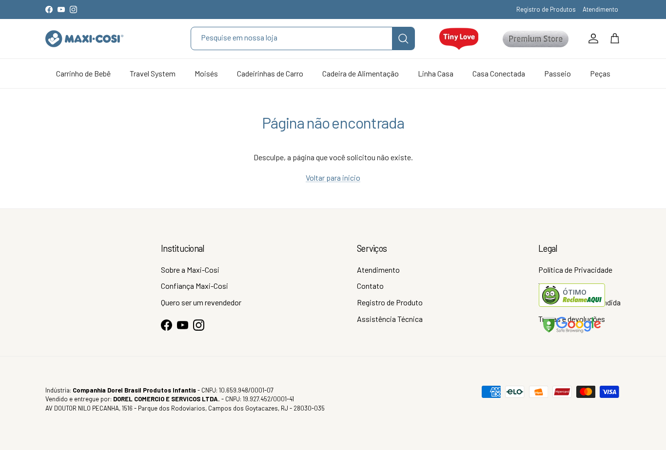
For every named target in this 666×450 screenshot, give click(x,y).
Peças (600, 73)
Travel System (153, 73)
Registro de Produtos (546, 9)
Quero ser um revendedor (201, 302)
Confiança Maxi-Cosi (194, 285)
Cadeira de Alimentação (360, 73)
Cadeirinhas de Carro (270, 73)
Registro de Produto (390, 302)
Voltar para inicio (333, 177)
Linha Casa (435, 73)
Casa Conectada (498, 73)
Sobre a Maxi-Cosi (190, 269)
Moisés (206, 73)
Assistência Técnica (390, 318)
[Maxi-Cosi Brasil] (84, 38)
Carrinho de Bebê (83, 73)
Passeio (557, 73)
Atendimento (600, 9)
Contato (370, 285)
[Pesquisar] (403, 38)
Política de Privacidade (575, 269)
